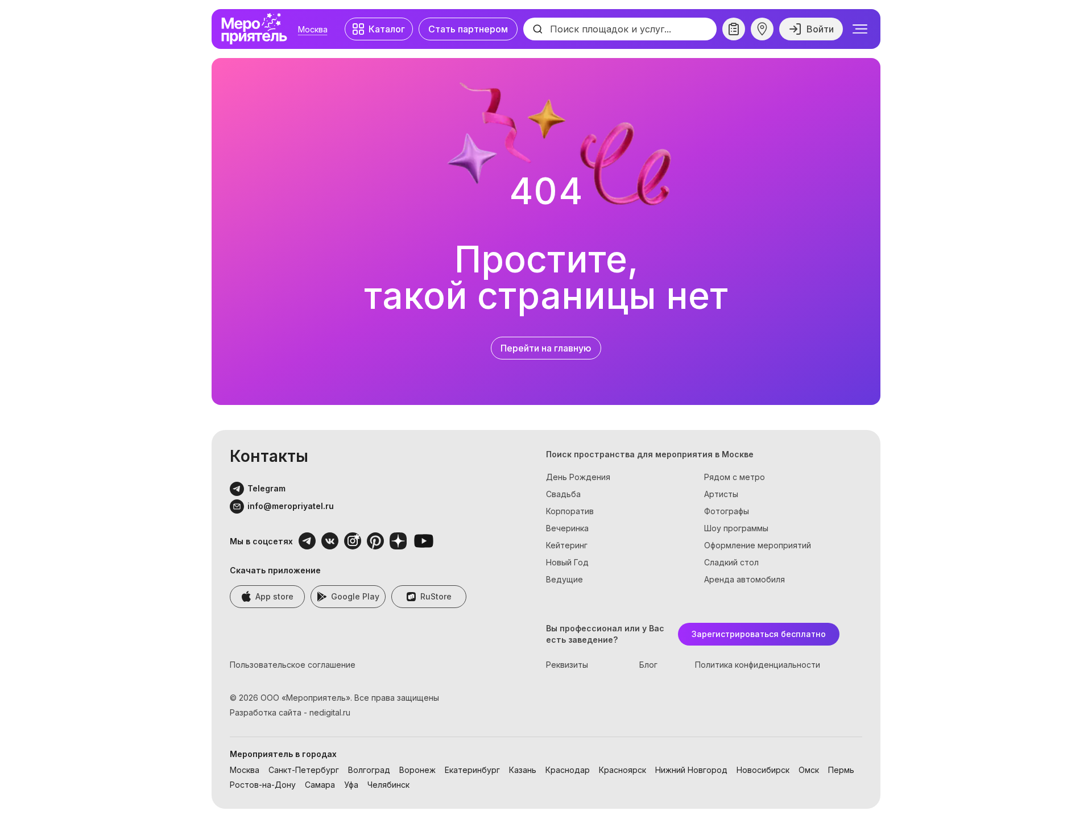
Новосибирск (763, 770)
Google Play (355, 596)
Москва (313, 29)
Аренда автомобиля (744, 579)
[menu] (860, 29)
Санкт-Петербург (303, 770)
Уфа (351, 784)
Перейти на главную (546, 348)
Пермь (841, 770)
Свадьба (563, 494)
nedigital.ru (329, 712)
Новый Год (567, 562)
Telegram (266, 488)
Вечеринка (567, 528)
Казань (522, 770)
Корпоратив (570, 511)
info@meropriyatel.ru (290, 506)
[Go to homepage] (257, 29)
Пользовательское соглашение (292, 664)
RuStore (436, 596)
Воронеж (417, 770)
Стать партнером (468, 29)
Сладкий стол (731, 562)
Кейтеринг (567, 545)
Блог (648, 664)
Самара (320, 784)
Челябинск (388, 784)
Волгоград (369, 770)
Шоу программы (736, 528)
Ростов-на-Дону (263, 784)
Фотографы (726, 511)
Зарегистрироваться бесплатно (759, 634)
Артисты (721, 494)
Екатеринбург (472, 770)
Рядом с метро (734, 477)
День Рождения (578, 477)
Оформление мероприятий (757, 545)
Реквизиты (567, 664)
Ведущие (564, 579)
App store (274, 596)
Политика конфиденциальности (757, 664)
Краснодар (567, 770)
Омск (809, 770)
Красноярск (622, 770)
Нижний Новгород (691, 770)
